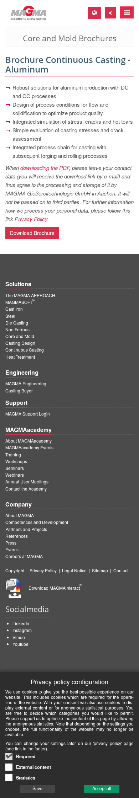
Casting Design (20, 343)
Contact (120, 570)
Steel (10, 316)
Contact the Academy (26, 489)
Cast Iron (14, 309)
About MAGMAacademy (28, 441)
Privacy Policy (43, 570)
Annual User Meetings (26, 481)
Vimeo (18, 637)
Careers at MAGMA (24, 556)
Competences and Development (36, 522)
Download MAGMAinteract (55, 588)
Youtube (20, 644)
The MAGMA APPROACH (30, 295)
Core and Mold (19, 336)
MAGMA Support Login (27, 414)
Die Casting (16, 323)
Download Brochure (32, 232)
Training (13, 454)
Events (12, 549)
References (16, 536)
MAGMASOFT (20, 302)
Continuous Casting (24, 350)
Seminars (14, 468)
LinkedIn (20, 623)
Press (10, 543)
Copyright (14, 570)
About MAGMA (19, 515)
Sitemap (100, 570)
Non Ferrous (17, 329)
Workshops (16, 461)
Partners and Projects (26, 529)
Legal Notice (74, 570)
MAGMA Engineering (25, 383)
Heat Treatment (20, 357)
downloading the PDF (44, 167)
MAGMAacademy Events (29, 447)
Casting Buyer (19, 390)
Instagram (22, 630)
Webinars (14, 475)
